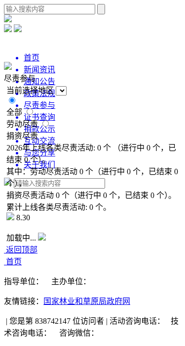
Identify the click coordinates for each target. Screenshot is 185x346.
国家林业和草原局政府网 (86, 301)
